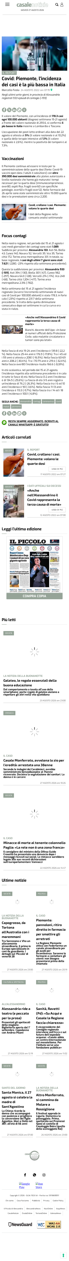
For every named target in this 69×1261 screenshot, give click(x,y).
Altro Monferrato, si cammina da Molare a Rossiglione (50, 1102)
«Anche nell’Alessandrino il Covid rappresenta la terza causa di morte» (45, 321)
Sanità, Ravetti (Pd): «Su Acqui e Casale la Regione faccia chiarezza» (50, 1016)
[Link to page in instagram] (44, 1175)
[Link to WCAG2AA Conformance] (47, 1225)
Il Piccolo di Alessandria (13, 1209)
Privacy (46, 1200)
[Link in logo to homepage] (32, 5)
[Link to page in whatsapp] (19, 110)
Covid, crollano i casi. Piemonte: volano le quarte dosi (47, 206)
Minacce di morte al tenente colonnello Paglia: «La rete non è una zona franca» (34, 845)
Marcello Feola (10, 90)
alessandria (25, 401)
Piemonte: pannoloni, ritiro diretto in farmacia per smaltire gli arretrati (51, 929)
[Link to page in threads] (24, 110)
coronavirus (48, 401)
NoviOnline (48, 1209)
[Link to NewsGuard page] (21, 1225)
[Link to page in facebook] (4, 110)
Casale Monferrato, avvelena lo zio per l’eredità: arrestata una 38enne (33, 762)
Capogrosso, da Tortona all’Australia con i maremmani (15, 930)
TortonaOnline (41, 1213)
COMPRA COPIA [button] (34, 596)
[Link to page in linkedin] (14, 110)
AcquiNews (60, 1209)
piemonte (16, 406)
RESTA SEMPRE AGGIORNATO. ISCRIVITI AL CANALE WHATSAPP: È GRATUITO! (33, 423)
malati (6, 406)
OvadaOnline (27, 1213)
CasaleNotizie (13, 1213)
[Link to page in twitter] (9, 110)
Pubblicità (36, 1200)
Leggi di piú (57, 469)
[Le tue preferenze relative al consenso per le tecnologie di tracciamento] (63, 1255)
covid (58, 401)
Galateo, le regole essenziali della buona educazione (30, 682)
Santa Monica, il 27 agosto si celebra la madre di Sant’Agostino (17, 1099)
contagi (36, 401)
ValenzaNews (55, 1213)
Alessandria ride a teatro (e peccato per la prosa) (16, 1013)
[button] (57, 5)
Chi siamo (9, 1200)
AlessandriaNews (33, 1209)
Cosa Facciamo (23, 1200)
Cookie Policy (58, 1200)
